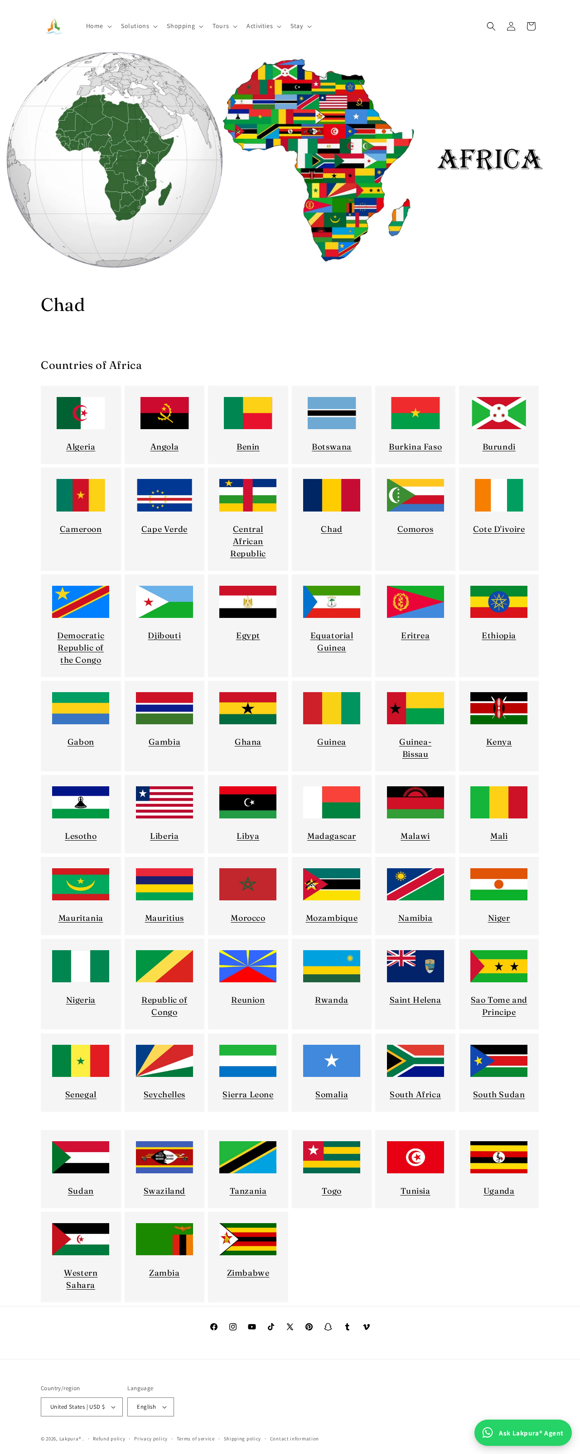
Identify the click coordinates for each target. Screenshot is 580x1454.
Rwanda (331, 1000)
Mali (499, 836)
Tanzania (248, 1191)
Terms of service (196, 1438)
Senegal (81, 1094)
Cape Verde (164, 529)
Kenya (499, 742)
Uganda (499, 1191)
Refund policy (109, 1438)
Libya (248, 836)
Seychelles (164, 1094)
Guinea (331, 742)
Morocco (248, 918)
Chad (331, 529)
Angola (164, 446)
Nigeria (81, 1000)
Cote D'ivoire (499, 529)
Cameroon (81, 529)
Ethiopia (499, 635)
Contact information (294, 1438)
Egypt (248, 635)
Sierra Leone (247, 1094)
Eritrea (415, 635)
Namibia (415, 918)
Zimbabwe (248, 1272)
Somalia (331, 1094)
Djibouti (164, 635)
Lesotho (81, 836)
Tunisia (415, 1191)
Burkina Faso (415, 446)
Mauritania (80, 918)
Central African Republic (248, 541)
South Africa (415, 1094)
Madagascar (331, 836)
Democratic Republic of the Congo (80, 647)
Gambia (165, 742)
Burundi (499, 446)
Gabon (81, 742)
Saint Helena (415, 1000)
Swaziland (164, 1191)
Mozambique (332, 918)
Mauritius (164, 918)
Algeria (80, 446)
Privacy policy (151, 1438)
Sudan (81, 1191)
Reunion (248, 1000)
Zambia (164, 1272)
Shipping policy (242, 1438)
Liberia (164, 836)
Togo (331, 1191)
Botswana (332, 446)
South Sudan (499, 1094)
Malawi (415, 836)
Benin (248, 446)
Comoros (415, 529)
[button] (98, 25)
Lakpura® (70, 1438)
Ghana (248, 742)
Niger (499, 918)
